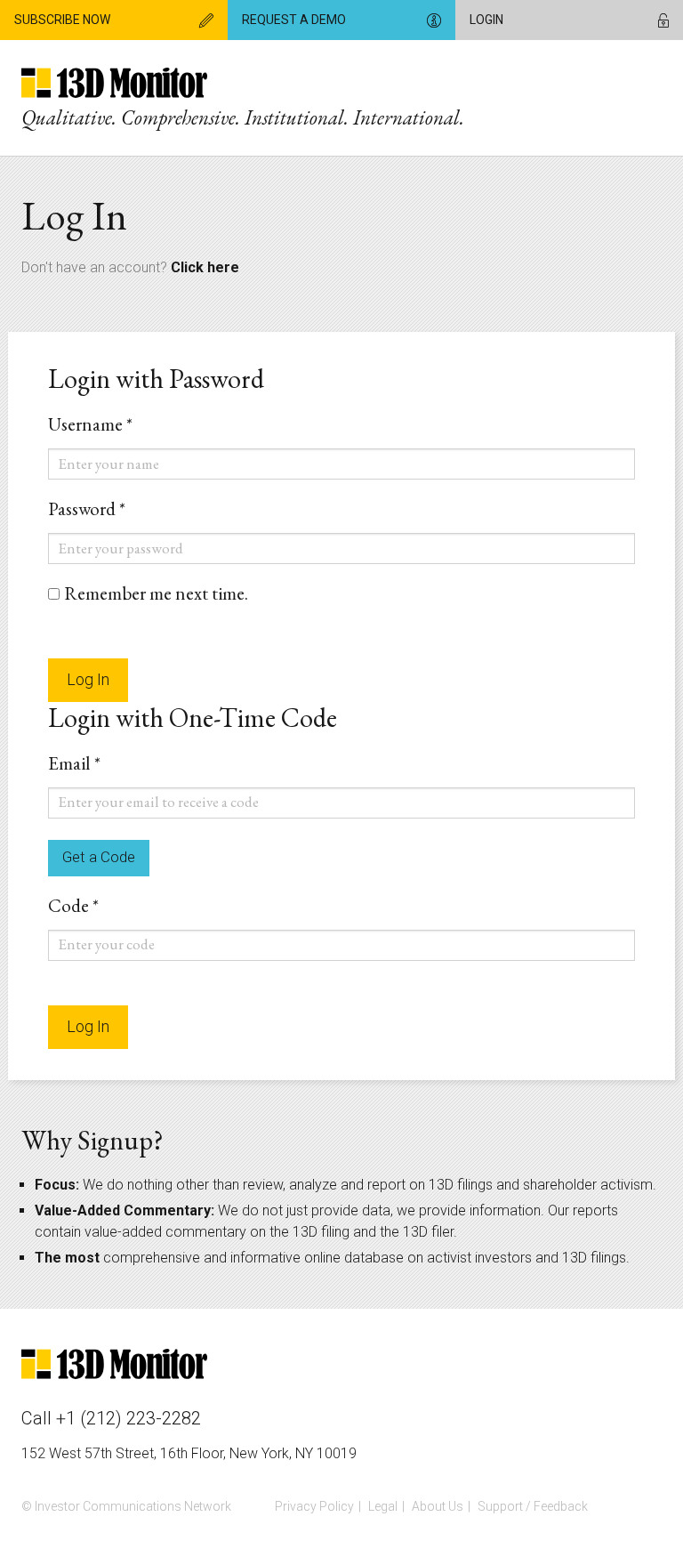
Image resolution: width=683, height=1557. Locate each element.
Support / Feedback (533, 1506)
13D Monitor (114, 84)
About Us (437, 1506)
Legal (383, 1506)
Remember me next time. (156, 593)
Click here (205, 267)
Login (486, 19)
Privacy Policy (314, 1506)
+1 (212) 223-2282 (128, 1418)
